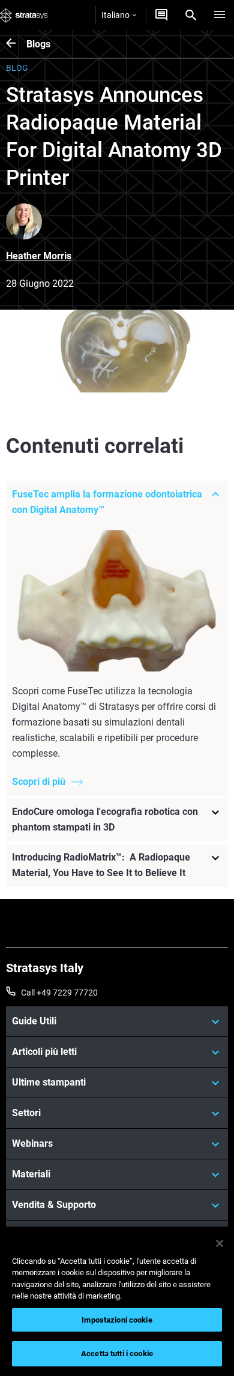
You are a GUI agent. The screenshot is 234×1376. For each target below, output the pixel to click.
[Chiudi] (219, 1243)
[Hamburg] (219, 15)
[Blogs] (16, 44)
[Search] (190, 15)
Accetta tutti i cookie (117, 1353)
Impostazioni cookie (117, 1319)
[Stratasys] (24, 15)
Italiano (115, 15)
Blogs (38, 44)
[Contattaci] (161, 15)
